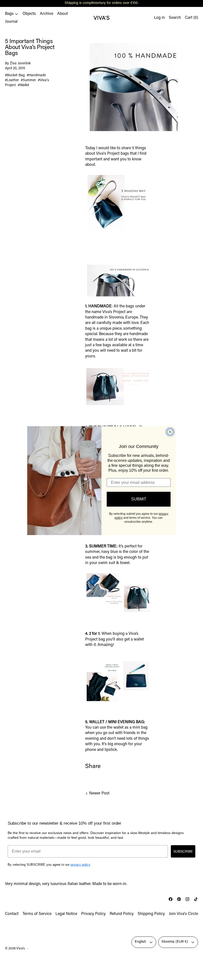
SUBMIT (138, 499)
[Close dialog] (170, 432)
